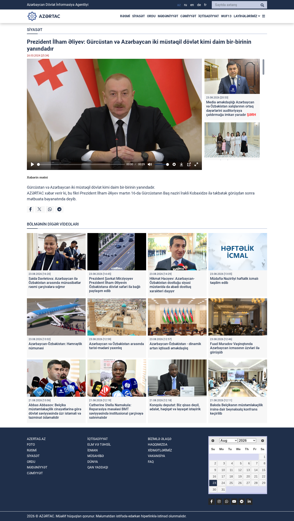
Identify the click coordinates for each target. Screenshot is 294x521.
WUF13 (226, 16)
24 (223, 483)
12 (240, 470)
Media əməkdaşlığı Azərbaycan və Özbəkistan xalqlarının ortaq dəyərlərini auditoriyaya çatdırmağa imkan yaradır (231, 108)
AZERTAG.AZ (36, 439)
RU (185, 5)
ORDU (151, 16)
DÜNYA (92, 462)
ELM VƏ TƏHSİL (99, 444)
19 (240, 476)
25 (231, 483)
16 (214, 476)
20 (248, 476)
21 (256, 476)
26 (240, 483)
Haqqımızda (157, 444)
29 (263, 483)
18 (231, 476)
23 (214, 483)
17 (223, 476)
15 (263, 470)
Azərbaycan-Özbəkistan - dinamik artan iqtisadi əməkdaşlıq (175, 346)
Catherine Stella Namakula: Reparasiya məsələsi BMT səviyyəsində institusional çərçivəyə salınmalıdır (116, 411)
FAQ (151, 462)
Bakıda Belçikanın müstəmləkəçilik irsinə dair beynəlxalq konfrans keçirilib (236, 409)
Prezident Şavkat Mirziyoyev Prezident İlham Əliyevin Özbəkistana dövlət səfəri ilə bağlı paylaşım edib (114, 285)
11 (231, 470)
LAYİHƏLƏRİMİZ (246, 16)
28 (256, 483)
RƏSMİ (125, 16)
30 (214, 489)
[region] (234, 109)
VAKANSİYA (156, 456)
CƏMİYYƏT (188, 16)
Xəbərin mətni (37, 177)
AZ (179, 5)
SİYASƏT (138, 16)
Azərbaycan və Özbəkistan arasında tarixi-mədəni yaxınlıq (116, 346)
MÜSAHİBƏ (95, 456)
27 (248, 483)
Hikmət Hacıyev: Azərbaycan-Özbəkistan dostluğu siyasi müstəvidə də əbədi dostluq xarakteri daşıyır (172, 285)
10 (223, 470)
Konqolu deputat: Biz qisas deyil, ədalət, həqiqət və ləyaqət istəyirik (175, 407)
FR (205, 5)
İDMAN (92, 450)
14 (256, 470)
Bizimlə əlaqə (159, 439)
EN (192, 5)
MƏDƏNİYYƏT (168, 16)
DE (199, 5)
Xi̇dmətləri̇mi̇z (160, 450)
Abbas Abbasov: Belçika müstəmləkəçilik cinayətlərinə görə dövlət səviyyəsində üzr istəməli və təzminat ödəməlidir (55, 411)
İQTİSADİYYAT (208, 16)
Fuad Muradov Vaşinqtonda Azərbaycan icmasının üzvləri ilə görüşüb (234, 348)
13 (248, 470)
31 (223, 489)
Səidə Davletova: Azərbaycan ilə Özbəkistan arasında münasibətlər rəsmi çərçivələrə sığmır (55, 283)
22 (263, 476)
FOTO (31, 444)
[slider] (81, 164)
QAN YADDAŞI (97, 467)
